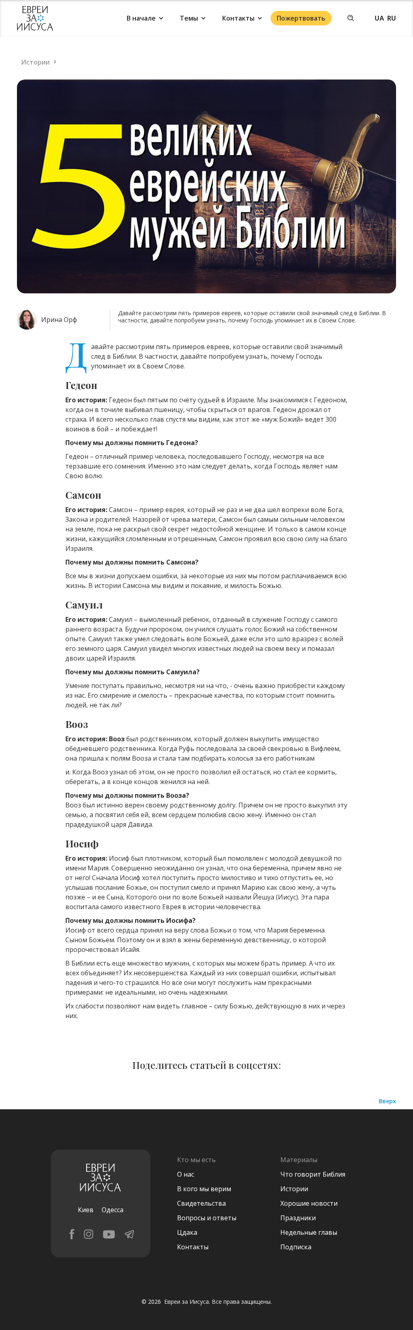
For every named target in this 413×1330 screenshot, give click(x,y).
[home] (35, 18)
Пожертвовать (301, 18)
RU (391, 18)
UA (379, 18)
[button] (145, 18)
